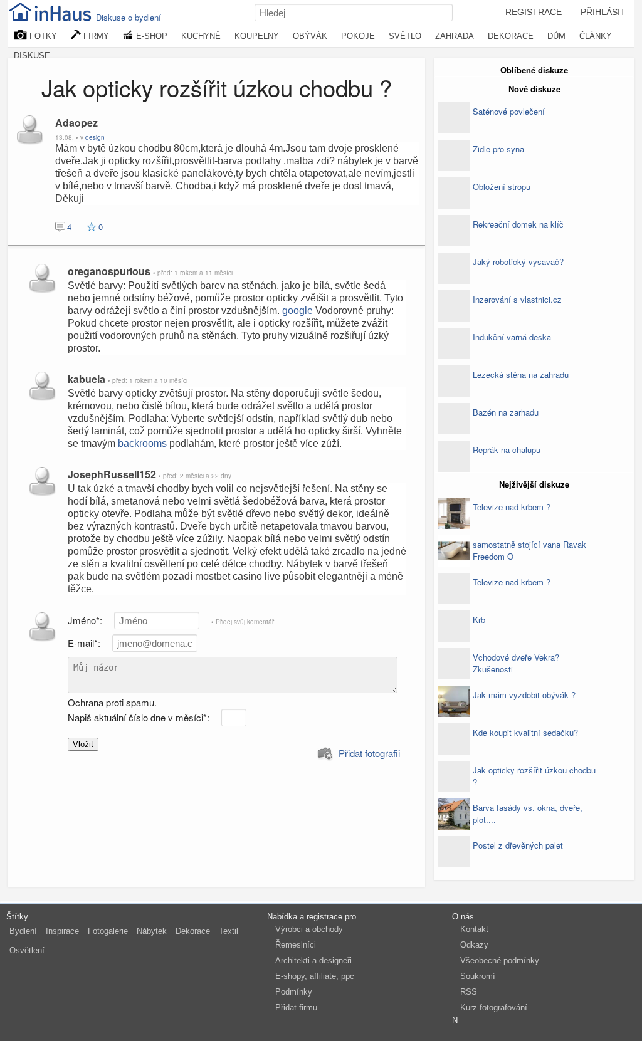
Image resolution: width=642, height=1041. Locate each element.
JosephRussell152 (113, 474)
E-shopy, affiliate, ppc (314, 976)
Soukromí (477, 976)
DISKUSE (32, 55)
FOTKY (42, 36)
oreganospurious (110, 271)
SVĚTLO (405, 36)
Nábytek (152, 931)
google (297, 310)
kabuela (88, 379)
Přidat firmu (296, 1007)
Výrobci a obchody (309, 929)
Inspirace (62, 931)
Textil (228, 931)
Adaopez (76, 122)
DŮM (556, 36)
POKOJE (358, 36)
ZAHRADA (454, 36)
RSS (468, 992)
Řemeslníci (295, 944)
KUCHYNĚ (201, 36)
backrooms (142, 443)
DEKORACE (511, 36)
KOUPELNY (256, 36)
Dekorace (193, 931)
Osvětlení (27, 950)
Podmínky (293, 992)
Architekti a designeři (313, 960)
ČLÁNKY (595, 36)
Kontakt (474, 929)
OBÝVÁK (310, 36)
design (95, 137)
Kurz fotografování (493, 1007)
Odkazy (474, 944)
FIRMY (95, 36)
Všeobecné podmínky (499, 960)
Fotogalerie (108, 931)
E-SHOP (150, 36)
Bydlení (23, 931)
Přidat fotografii (368, 753)
